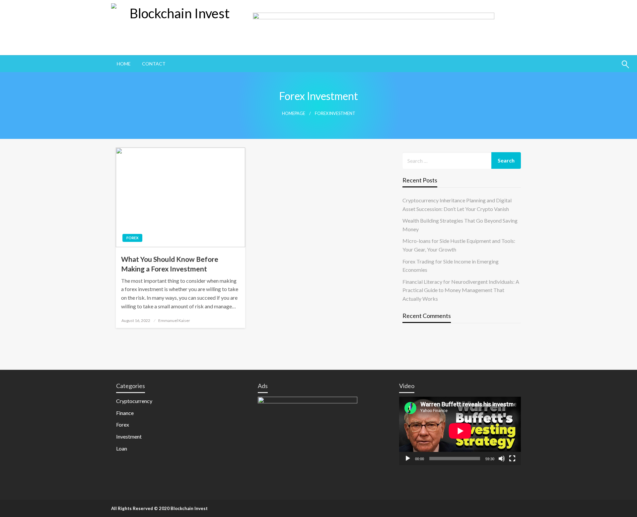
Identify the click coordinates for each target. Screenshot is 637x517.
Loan (121, 448)
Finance (125, 413)
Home (124, 63)
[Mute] (501, 458)
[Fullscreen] (512, 458)
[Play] (407, 458)
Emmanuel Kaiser (174, 320)
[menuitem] (123, 63)
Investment (129, 436)
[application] (460, 431)
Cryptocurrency (134, 401)
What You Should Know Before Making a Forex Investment (169, 264)
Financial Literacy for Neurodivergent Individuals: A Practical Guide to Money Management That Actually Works (460, 290)
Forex (132, 238)
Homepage (293, 113)
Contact (154, 63)
